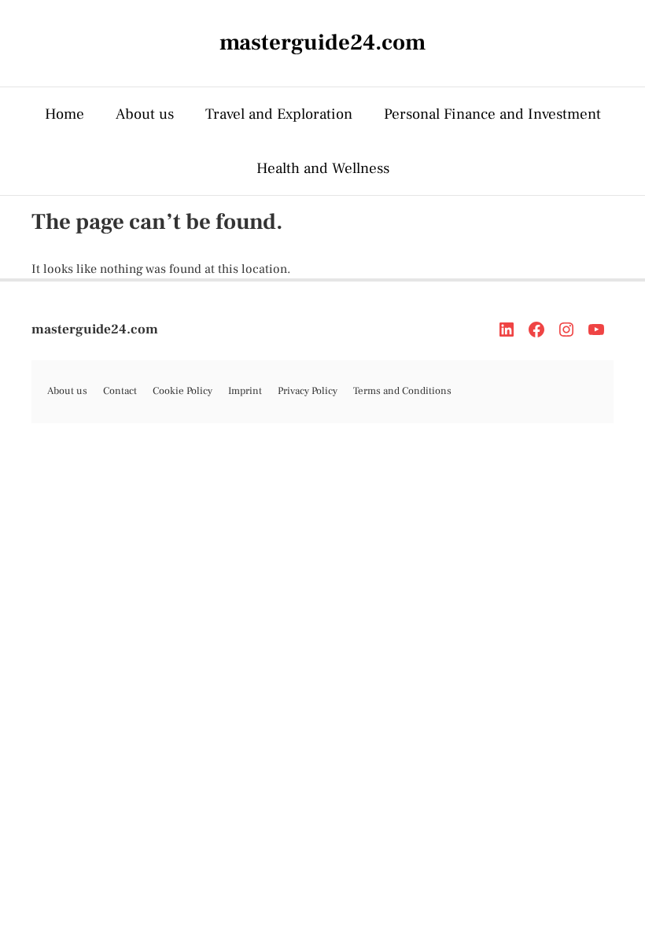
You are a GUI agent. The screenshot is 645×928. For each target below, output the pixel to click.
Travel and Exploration (278, 114)
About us (145, 114)
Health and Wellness (322, 168)
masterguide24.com (94, 329)
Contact (120, 391)
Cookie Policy (182, 391)
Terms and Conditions (402, 391)
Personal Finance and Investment (492, 114)
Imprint (245, 391)
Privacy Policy (307, 391)
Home (64, 114)
